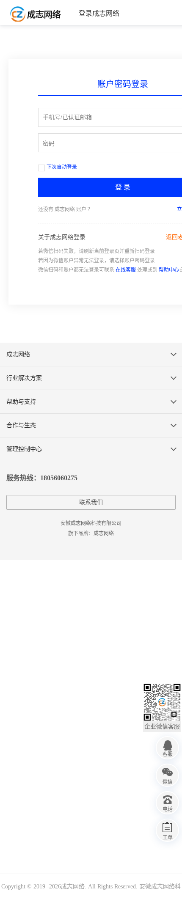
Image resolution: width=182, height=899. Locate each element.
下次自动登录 (62, 167)
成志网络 (34, 13)
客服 (168, 754)
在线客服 (126, 270)
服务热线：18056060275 (41, 477)
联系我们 (91, 502)
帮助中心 (169, 270)
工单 (168, 838)
